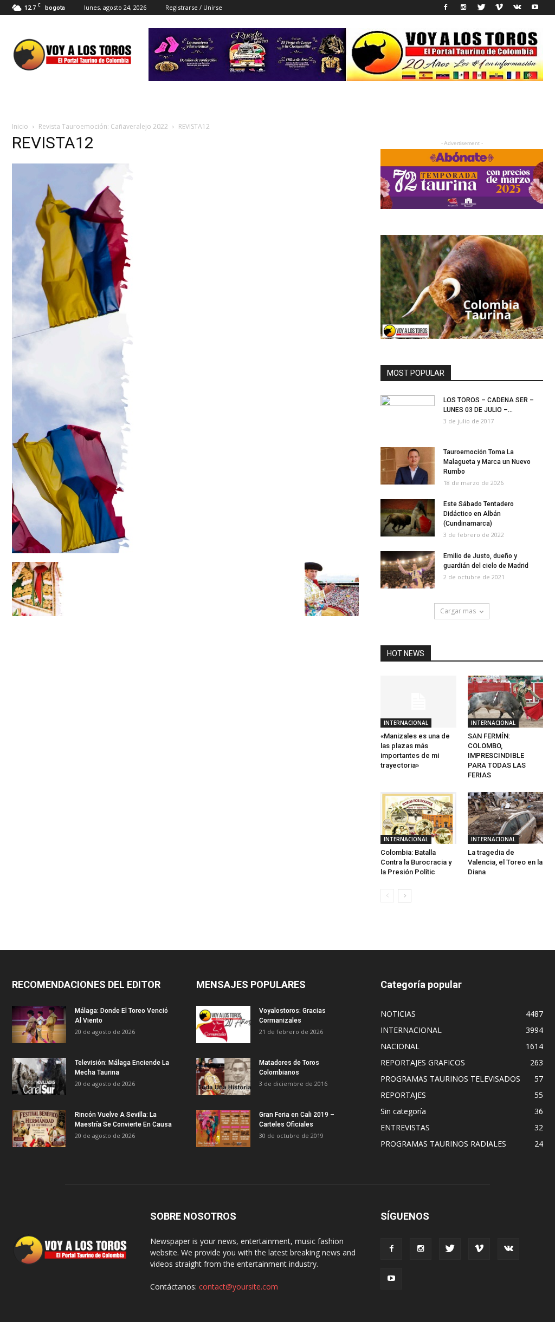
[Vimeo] (499, 7)
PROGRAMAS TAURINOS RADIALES (443, 1143)
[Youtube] (535, 7)
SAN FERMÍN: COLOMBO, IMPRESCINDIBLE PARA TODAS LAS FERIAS (497, 755)
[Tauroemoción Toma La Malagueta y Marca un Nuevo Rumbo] (407, 466)
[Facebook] (445, 7)
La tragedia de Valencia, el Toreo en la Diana (505, 862)
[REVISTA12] (72, 550)
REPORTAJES (403, 1095)
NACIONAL (400, 1046)
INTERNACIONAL (406, 723)
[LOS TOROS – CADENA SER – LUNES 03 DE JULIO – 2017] (407, 414)
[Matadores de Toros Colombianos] (223, 1076)
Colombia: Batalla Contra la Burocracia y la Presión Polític (415, 862)
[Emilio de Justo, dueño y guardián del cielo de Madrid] (407, 569)
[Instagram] (463, 7)
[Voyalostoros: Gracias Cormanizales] (223, 1024)
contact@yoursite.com (238, 1286)
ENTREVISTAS (405, 1127)
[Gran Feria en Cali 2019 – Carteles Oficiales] (223, 1128)
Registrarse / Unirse (193, 7)
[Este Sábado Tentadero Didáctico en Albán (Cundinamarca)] (407, 517)
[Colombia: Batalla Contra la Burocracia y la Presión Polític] (418, 818)
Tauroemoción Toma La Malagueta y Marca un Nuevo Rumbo (487, 461)
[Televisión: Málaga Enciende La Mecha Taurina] (39, 1076)
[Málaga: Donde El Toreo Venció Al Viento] (39, 1024)
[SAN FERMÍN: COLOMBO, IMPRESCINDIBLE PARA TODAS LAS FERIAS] (506, 702)
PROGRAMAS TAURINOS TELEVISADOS (450, 1079)
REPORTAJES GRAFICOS (422, 1062)
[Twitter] (481, 7)
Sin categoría (403, 1111)
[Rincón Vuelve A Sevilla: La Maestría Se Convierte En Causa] (39, 1128)
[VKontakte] (517, 7)
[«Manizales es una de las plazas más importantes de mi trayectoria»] (418, 702)
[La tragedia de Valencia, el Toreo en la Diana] (506, 818)
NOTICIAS (398, 1014)
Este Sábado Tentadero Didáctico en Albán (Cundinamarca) (478, 513)
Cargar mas (458, 611)
